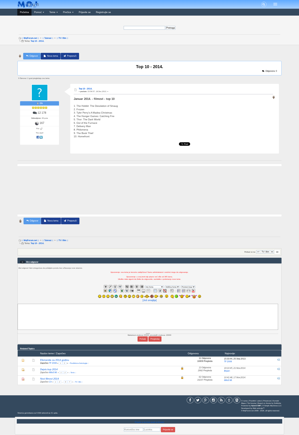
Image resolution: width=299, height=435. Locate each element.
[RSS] (221, 401)
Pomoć (38, 12)
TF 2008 (53, 363)
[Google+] (205, 401)
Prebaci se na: (250, 252)
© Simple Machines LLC (272, 406)
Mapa (243, 403)
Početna (24, 12)
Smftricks (277, 403)
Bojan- (227, 371)
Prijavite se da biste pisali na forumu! (149, 422)
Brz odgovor (32, 262)
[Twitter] (197, 401)
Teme (52, 12)
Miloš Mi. (53, 372)
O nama (244, 401)
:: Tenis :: (72, 372)
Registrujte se (103, 12)
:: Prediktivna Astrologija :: (78, 363)
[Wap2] (229, 401)
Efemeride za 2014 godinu (54, 360)
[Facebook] (190, 401)
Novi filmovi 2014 (49, 378)
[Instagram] (213, 401)
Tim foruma (251, 403)
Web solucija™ (259, 408)
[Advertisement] (149, 50)
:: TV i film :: (62, 38)
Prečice (67, 12)
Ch (41, 103)
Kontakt (276, 401)
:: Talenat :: (47, 38)
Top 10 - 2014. (37, 41)
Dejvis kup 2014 (49, 369)
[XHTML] (236, 401)
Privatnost (267, 401)
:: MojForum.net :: (30, 38)
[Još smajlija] (150, 300)
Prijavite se (85, 12)
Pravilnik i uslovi (255, 401)
